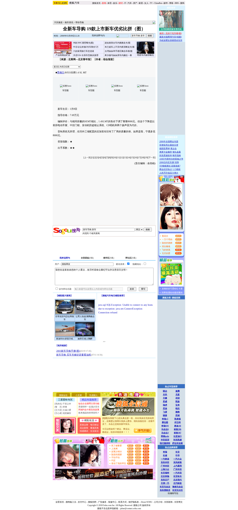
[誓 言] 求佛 (61, 407)
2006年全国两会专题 (168, 141)
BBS (177, 3)
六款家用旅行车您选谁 (83, 51)
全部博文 (178, 502)
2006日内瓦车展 (166, 162)
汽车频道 (58, 22)
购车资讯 (69, 22)
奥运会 (173, 148)
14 (129, 157)
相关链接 (62, 345)
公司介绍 (158, 502)
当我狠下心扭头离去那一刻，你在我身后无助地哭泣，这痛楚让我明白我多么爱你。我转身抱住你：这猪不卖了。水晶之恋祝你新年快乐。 (128, 419)
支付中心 (82, 502)
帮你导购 (79, 22)
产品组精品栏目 (63, 55)
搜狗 (182, 3)
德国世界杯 (164, 148)
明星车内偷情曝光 (145, 55)
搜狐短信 (63, 395)
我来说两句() (98, 35)
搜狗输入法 (71, 502)
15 (132, 157)
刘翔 (177, 162)
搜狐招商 (176, 297)
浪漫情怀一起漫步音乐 (88, 406)
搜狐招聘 (92, 502)
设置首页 (60, 502)
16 (136, 157)
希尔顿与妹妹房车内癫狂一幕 (118, 55)
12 (122, 157)
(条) (87, 258)
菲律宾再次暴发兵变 (168, 145)
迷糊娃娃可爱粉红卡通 (172, 288)
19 (146, 157)
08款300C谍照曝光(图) (83, 43)
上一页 (87, 157)
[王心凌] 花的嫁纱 (63, 413)
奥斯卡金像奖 (165, 152)
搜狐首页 (96, 3)
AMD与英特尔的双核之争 (171, 159)
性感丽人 (93, 395)
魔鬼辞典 (94, 428)
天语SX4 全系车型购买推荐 (85, 55)
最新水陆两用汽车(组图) (170, 37)
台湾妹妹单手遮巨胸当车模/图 (118, 51)
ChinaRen (158, 3)
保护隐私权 (133, 502)
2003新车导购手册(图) (68, 351)
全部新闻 (168, 502)
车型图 (65, 90)
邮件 (166, 3)
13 (125, 157)
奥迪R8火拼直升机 (64, 339)
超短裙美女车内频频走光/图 (117, 43)
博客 (171, 3)
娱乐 (115, 3)
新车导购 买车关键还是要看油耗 (73, 355)
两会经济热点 (165, 169)
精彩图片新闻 (64, 295)
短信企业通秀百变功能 (88, 403)
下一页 (152, 157)
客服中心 (112, 502)
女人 (146, 3)
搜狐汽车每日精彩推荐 (113, 295)
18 (143, 157)
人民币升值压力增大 (168, 173)
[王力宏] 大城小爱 (63, 410)
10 (115, 157)
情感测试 (84, 431)
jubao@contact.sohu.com (130, 508)
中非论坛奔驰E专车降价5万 (85, 47)
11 (118, 157)
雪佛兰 (60, 72)
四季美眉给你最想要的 (172, 292)
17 (139, 157)
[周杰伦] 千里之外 (63, 404)
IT (125, 3)
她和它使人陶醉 (85, 339)
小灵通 (78, 395)
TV (151, 3)
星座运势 (84, 425)
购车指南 (176, 155)
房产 (135, 3)
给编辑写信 (173, 493)
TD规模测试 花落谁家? (169, 166)
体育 (110, 3)
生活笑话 (94, 431)
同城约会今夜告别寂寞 (88, 409)
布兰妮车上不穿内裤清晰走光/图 (120, 47)
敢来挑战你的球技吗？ (88, 413)
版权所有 (146, 505)
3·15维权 (176, 169)
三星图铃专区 (65, 399)
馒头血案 (176, 152)
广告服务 (102, 502)
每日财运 (94, 425)
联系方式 (122, 502)
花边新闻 (84, 428)
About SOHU (146, 502)
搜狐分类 (166, 297)
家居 (141, 3)
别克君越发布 (165, 155)
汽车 (130, 3)
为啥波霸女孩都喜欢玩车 (170, 40)
